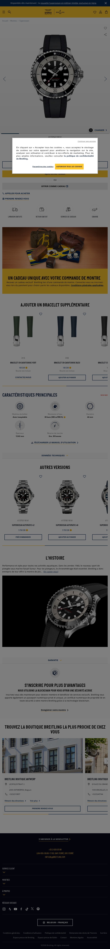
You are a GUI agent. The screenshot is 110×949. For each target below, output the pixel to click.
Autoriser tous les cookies (69, 166)
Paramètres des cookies (43, 166)
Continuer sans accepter (87, 141)
